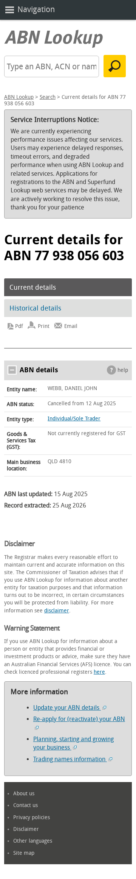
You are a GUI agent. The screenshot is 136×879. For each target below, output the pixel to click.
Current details (32, 287)
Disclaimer (26, 829)
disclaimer (56, 610)
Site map (23, 853)
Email (70, 326)
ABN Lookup (19, 97)
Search (48, 97)
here (99, 672)
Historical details (35, 308)
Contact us (25, 805)
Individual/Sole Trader (74, 418)
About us (23, 793)
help (122, 370)
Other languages (32, 841)
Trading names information (70, 759)
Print (43, 326)
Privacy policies (31, 817)
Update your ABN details (67, 707)
